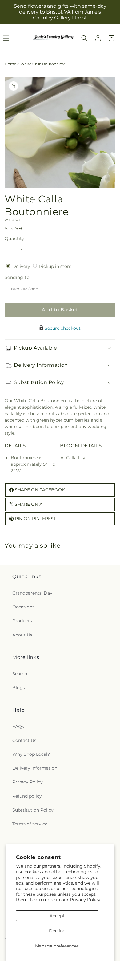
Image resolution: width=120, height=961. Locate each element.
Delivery (21, 266)
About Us (22, 635)
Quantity (14, 238)
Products (22, 621)
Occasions (23, 607)
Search (19, 674)
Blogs (18, 687)
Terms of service (29, 824)
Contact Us (24, 740)
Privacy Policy (85, 899)
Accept (57, 915)
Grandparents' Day (32, 593)
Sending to (26, 277)
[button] (84, 38)
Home (10, 64)
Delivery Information (34, 768)
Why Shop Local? (31, 754)
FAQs (18, 726)
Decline (57, 931)
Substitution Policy (33, 810)
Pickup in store (55, 266)
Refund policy (27, 796)
